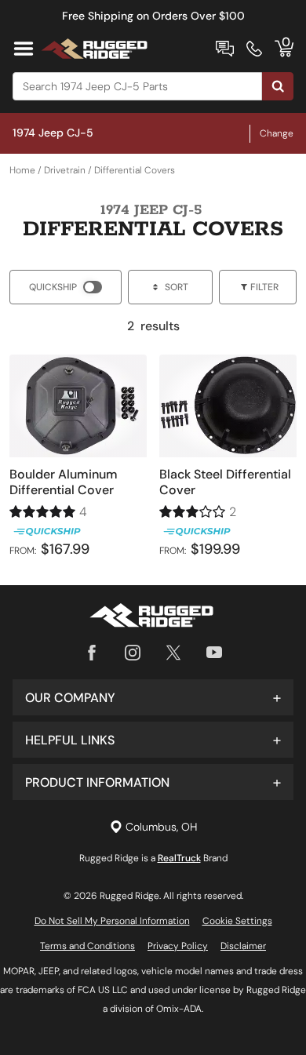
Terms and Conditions (87, 946)
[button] (153, 697)
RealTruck (179, 858)
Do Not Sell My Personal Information (112, 921)
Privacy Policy (178, 946)
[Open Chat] (225, 48)
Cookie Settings (237, 921)
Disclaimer (243, 946)
